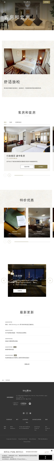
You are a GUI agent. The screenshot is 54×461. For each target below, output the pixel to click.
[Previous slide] (5, 175)
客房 (5, 122)
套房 (11, 122)
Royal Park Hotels (23, 439)
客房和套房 (9, 419)
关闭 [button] (45, 457)
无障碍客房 (18, 122)
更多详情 (26, 166)
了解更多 (19, 290)
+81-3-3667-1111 (20, 397)
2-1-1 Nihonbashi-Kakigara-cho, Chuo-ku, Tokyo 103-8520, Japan (31, 395)
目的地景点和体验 (36, 419)
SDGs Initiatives (12, 427)
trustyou (35, 403)
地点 (27, 422)
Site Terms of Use (47, 428)
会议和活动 (25, 419)
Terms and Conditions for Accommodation (24, 427)
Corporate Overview (11, 439)
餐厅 (17, 419)
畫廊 (46, 419)
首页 (3, 380)
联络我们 (5, 427)
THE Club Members (43, 439)
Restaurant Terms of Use (37, 428)
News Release (32, 439)
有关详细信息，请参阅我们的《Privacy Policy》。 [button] (14, 459)
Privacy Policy (27, 441)
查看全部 (27, 364)
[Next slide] (9, 175)
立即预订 (46, 2)
